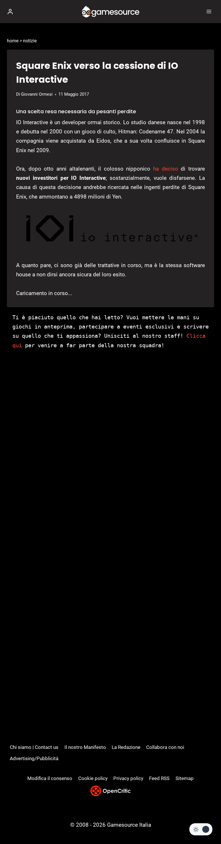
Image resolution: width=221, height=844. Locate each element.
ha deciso (165, 168)
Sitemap (185, 778)
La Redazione (126, 747)
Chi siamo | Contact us (34, 747)
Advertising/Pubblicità (34, 758)
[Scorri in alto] (207, 822)
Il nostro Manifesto (85, 747)
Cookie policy (93, 778)
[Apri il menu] (208, 11)
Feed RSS (159, 778)
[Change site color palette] (200, 829)
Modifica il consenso (49, 778)
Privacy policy (128, 778)
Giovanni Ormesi (37, 94)
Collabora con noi (165, 747)
